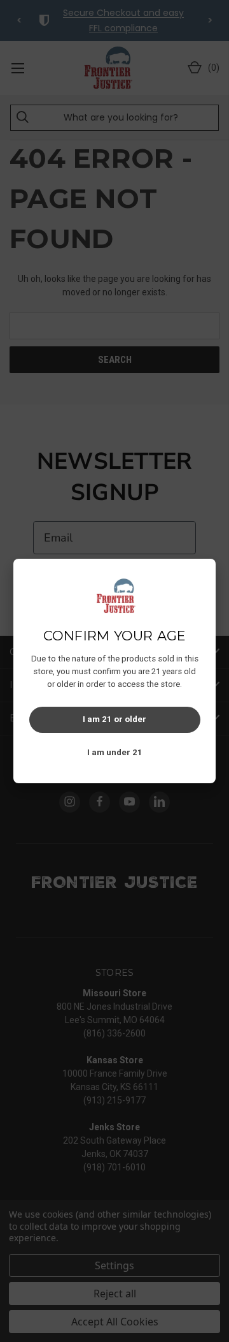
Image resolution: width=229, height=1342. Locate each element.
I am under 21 (114, 752)
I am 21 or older (114, 719)
